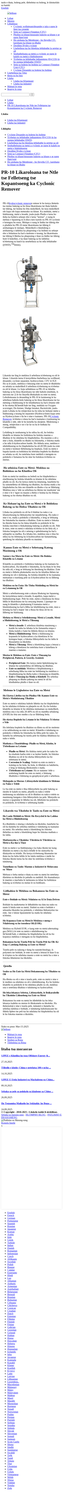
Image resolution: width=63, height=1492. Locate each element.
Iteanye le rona (14, 89)
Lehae (10, 18)
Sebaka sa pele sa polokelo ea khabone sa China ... (27, 1091)
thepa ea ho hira (15, 75)
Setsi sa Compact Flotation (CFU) (29, 32)
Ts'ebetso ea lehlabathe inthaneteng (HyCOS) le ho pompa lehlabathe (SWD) (36, 60)
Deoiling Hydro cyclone (25, 45)
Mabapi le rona (14, 86)
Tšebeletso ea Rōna (16, 1042)
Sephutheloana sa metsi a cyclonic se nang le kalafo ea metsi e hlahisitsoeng (35, 55)
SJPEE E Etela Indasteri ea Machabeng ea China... (27, 1079)
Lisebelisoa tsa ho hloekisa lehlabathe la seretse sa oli (32, 143)
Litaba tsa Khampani (23, 81)
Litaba (10, 78)
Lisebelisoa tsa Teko (17, 73)
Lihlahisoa (12, 23)
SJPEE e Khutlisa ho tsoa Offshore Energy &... (25, 1055)
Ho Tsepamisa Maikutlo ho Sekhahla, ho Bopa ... (26, 1103)
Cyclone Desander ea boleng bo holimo (32, 70)
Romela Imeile (8, 1123)
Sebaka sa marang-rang (12, 1114)
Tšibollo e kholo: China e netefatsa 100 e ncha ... (26, 1067)
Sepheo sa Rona (15, 1040)
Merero (10, 21)
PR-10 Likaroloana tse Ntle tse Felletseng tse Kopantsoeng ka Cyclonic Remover (29, 106)
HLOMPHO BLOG (36, 1114)
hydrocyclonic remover (20, 203)
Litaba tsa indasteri (22, 83)
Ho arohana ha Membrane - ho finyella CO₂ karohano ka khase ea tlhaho (34, 41)
